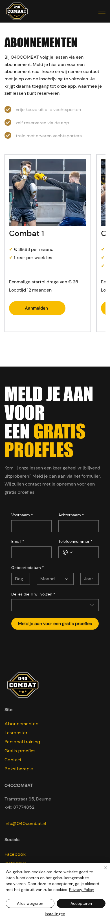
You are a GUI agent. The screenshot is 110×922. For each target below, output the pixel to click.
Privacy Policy (81, 889)
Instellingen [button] (55, 913)
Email (17, 541)
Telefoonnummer (75, 541)
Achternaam (71, 514)
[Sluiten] (102, 871)
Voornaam (22, 514)
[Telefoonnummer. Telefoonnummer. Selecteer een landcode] (67, 552)
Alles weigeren (30, 903)
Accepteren (81, 903)
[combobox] (55, 579)
